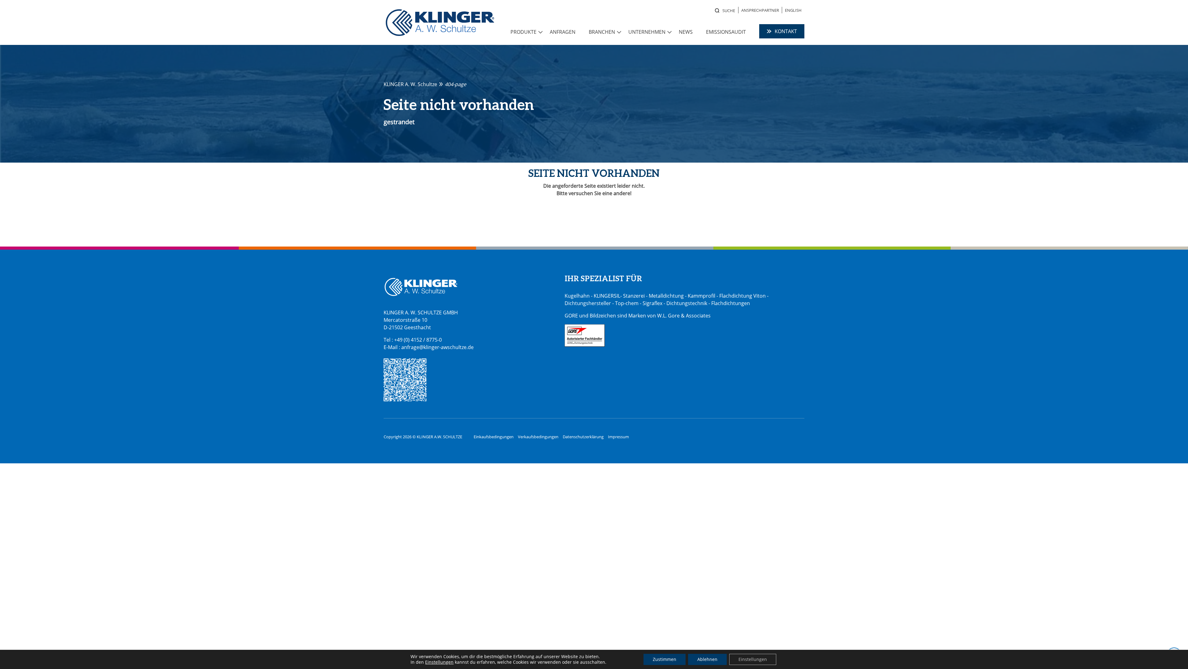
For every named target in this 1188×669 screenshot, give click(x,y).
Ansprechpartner (760, 10)
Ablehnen (707, 659)
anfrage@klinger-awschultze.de (437, 347)
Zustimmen (664, 659)
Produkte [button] (523, 31)
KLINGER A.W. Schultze (440, 22)
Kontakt (786, 31)
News (686, 31)
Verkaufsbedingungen (538, 436)
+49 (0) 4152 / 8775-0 (418, 339)
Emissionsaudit (726, 31)
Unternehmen (646, 31)
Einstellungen (439, 662)
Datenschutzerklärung (583, 436)
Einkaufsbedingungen (494, 436)
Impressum (618, 436)
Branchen (602, 31)
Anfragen (562, 31)
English (793, 10)
